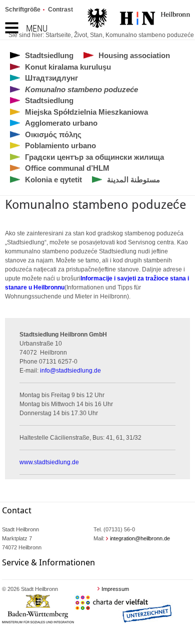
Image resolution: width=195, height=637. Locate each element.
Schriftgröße (22, 9)
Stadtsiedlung (49, 55)
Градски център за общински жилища (94, 157)
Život (80, 35)
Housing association (134, 55)
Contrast (60, 9)
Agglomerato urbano (61, 123)
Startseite (58, 35)
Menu (37, 28)
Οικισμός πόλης (53, 134)
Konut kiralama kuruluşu (68, 67)
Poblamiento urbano (60, 145)
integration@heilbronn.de (140, 538)
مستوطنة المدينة (133, 179)
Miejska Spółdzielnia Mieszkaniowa (86, 112)
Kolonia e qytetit (53, 179)
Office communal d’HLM (67, 168)
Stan (96, 35)
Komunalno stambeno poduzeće (150, 35)
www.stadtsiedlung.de (49, 462)
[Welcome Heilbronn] (139, 20)
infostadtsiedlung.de (70, 370)
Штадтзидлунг (51, 78)
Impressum (115, 589)
